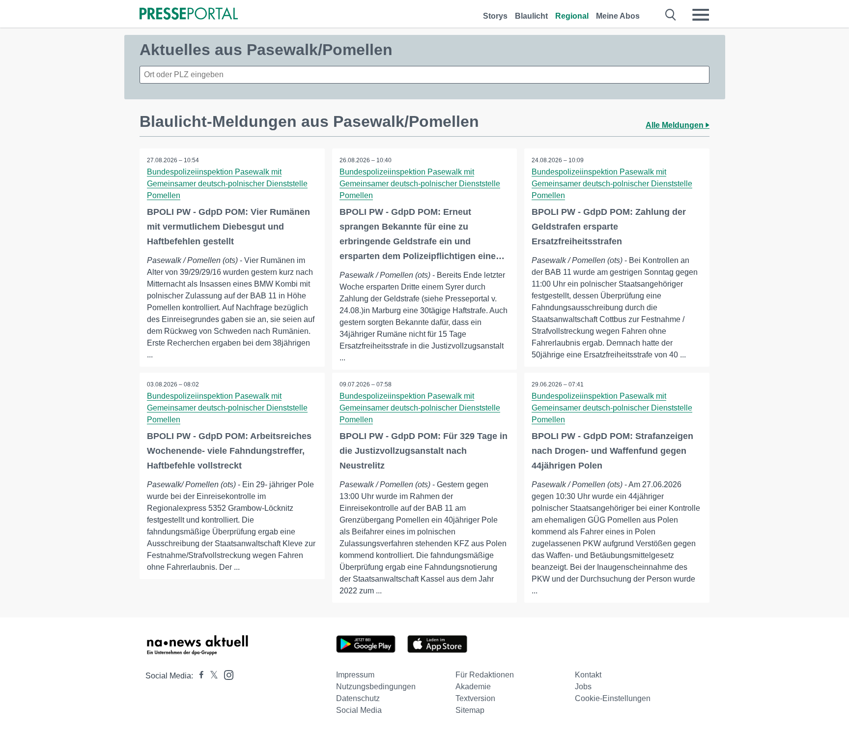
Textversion (475, 698)
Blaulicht (531, 16)
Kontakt (588, 675)
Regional (572, 16)
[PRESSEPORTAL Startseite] (189, 14)
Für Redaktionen (484, 675)
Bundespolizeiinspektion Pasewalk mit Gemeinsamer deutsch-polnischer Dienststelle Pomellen (227, 184)
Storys (495, 16)
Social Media (359, 710)
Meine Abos (618, 16)
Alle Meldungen (676, 125)
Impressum (355, 675)
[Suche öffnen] (671, 15)
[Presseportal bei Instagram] (225, 674)
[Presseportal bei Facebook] (198, 676)
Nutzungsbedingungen (376, 686)
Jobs (583, 686)
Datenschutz (358, 698)
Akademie (473, 686)
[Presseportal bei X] (211, 676)
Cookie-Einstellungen (613, 698)
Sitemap (469, 710)
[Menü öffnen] (700, 15)
